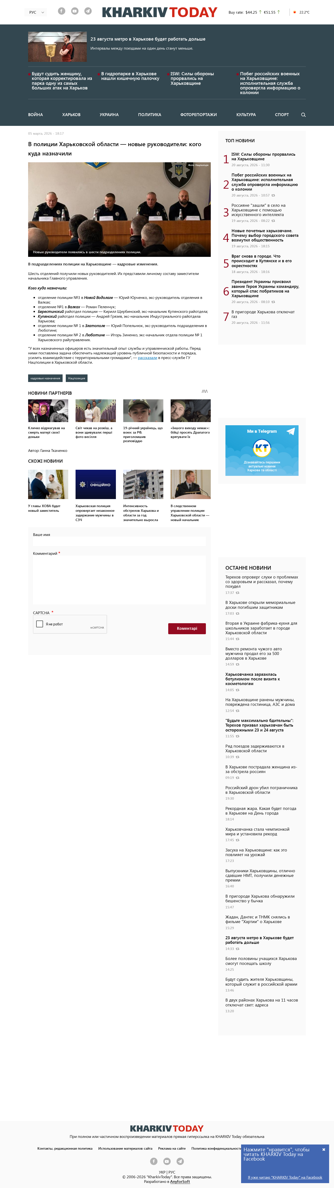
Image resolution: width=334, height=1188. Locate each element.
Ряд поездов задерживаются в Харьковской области (254, 748)
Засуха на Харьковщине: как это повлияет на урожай (256, 852)
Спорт (282, 114)
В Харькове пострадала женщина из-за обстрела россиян (261, 769)
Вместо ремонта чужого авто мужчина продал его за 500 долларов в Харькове (253, 653)
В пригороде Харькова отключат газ (263, 314)
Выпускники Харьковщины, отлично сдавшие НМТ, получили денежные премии (260, 875)
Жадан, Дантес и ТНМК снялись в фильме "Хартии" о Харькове (257, 919)
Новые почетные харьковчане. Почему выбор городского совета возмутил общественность (265, 235)
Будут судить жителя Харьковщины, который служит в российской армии (261, 981)
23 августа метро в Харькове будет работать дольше (147, 39)
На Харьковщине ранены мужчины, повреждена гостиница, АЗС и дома (260, 702)
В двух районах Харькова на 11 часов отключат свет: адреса (261, 1002)
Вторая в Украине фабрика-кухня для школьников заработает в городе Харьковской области (261, 627)
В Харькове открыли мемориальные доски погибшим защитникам (260, 604)
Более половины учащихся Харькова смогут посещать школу (261, 961)
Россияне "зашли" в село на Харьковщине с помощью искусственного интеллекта (259, 209)
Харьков (71, 114)
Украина (109, 114)
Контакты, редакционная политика (64, 1148)
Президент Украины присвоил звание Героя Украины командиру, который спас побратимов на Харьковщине (265, 288)
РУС (171, 1172)
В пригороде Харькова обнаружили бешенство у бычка (260, 898)
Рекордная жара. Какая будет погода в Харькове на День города (260, 811)
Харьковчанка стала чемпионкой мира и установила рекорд (257, 831)
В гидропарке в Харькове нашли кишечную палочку (130, 75)
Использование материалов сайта (125, 1148)
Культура (246, 114)
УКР (162, 1172)
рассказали (147, 357)
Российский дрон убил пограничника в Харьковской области (261, 790)
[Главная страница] (167, 1128)
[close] (324, 1149)
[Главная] (160, 12)
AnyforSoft (180, 1181)
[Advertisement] (262, 383)
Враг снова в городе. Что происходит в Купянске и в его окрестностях (262, 260)
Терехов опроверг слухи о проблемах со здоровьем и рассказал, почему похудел (261, 581)
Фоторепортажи (198, 114)
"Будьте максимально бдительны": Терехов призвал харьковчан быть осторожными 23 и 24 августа (259, 725)
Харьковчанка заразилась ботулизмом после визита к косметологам (252, 678)
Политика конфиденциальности (216, 1148)
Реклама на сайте (172, 1148)
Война (35, 114)
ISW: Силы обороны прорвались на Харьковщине (192, 78)
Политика (149, 114)
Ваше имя (41, 534)
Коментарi (187, 628)
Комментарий (45, 553)
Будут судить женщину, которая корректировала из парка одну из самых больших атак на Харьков (62, 80)
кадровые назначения (45, 378)
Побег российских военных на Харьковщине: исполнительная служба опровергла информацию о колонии (270, 82)
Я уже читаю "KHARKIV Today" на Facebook (285, 1177)
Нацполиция (76, 378)
